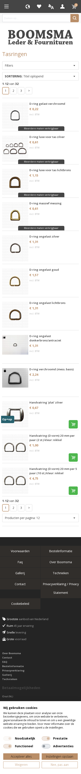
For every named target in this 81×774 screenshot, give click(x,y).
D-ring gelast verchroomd (47, 104)
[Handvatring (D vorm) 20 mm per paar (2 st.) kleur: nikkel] (15, 448)
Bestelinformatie (13, 666)
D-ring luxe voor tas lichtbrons (50, 170)
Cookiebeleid (20, 604)
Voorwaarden (20, 551)
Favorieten (39, 6)
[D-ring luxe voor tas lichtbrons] (15, 182)
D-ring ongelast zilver (44, 236)
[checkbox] (7, 738)
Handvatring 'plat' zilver (46, 402)
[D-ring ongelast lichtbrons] (15, 315)
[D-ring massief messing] (15, 215)
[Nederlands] (51, 6)
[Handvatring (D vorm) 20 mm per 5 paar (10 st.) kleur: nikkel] (15, 481)
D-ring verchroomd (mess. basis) (51, 369)
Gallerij (20, 573)
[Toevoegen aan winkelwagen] (73, 424)
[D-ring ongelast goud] (15, 282)
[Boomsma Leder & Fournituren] (6, 6)
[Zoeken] (74, 18)
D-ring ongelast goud (44, 270)
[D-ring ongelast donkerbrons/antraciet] (15, 348)
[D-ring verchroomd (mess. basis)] (15, 381)
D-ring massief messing (45, 203)
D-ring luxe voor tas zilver (47, 137)
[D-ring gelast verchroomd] (15, 116)
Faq (20, 562)
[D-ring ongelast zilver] (15, 248)
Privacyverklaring (13, 670)
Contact (20, 584)
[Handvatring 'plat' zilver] (15, 414)
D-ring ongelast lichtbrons (47, 303)
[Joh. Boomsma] (40, 35)
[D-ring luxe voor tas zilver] (15, 149)
